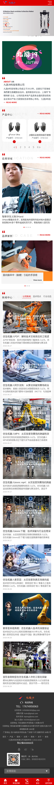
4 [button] (29, 147)
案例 (18, 737)
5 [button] (33, 147)
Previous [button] (6, 25)
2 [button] (20, 147)
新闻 (32, 737)
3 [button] (24, 147)
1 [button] (16, 147)
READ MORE (11, 102)
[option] (27, 21)
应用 (25, 737)
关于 (39, 737)
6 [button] (37, 147)
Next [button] (48, 25)
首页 (4, 737)
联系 (46, 737)
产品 (11, 737)
